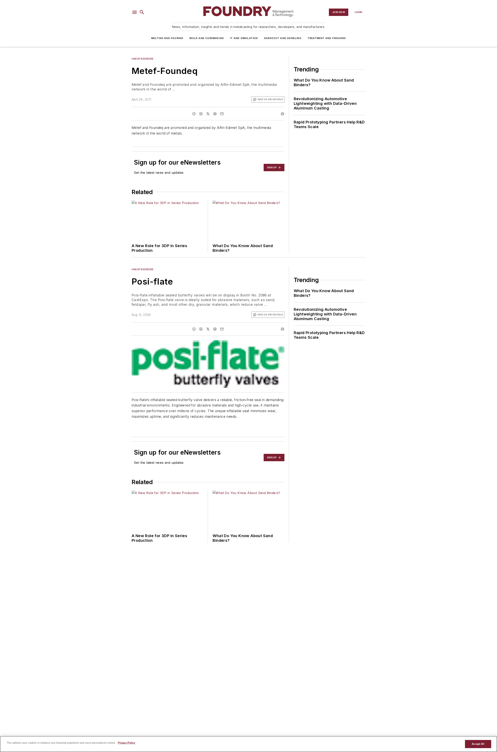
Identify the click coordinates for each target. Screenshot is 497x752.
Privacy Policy (126, 742)
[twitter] (208, 114)
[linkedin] (201, 114)
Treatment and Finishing (327, 38)
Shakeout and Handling (282, 38)
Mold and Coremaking (206, 38)
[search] (142, 12)
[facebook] (194, 114)
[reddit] (215, 114)
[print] (282, 114)
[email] (222, 114)
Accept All (478, 743)
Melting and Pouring (167, 38)
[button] (134, 12)
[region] (248, 744)
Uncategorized (143, 58)
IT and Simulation (244, 38)
